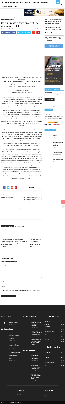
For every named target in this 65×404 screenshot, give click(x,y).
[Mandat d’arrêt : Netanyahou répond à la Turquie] (21, 234)
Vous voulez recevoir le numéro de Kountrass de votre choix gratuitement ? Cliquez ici (54, 21)
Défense (47, 329)
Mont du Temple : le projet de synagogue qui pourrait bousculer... (14, 345)
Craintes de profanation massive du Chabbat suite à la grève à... (58, 153)
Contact (16, 6)
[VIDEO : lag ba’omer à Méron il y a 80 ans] (4, 322)
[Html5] (46, 395)
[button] (62, 4)
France (46, 342)
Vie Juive (12, 2)
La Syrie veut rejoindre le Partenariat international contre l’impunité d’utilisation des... (14, 355)
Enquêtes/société (10, 19)
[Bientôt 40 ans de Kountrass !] (48, 135)
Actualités (5, 2)
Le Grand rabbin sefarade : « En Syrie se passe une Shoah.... (36, 333)
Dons (34, 2)
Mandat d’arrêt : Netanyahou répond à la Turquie (21, 241)
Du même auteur (19, 226)
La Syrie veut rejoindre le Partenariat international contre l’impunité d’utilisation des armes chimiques (7, 243)
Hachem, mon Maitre (7, 197)
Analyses (47, 324)
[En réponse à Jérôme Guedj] (48, 161)
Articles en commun (7, 226)
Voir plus (53, 167)
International (48, 326)
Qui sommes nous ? (43, 2)
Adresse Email (48, 92)
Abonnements (26, 2)
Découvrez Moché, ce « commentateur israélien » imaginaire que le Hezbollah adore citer (36, 243)
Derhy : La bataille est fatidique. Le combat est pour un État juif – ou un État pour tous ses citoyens (32, 199)
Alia (58, 2)
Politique (47, 339)
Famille (18, 2)
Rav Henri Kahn (7, 28)
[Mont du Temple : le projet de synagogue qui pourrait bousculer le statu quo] (4, 345)
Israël (46, 334)
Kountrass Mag (7, 6)
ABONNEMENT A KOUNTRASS (32, 311)
